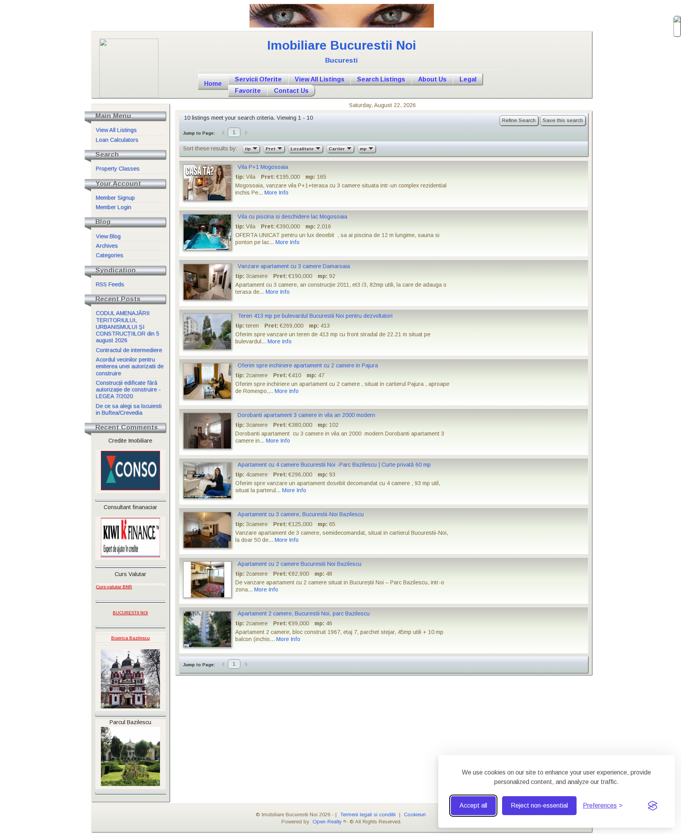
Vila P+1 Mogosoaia (263, 167)
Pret (271, 148)
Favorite (248, 90)
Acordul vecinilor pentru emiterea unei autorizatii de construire (130, 366)
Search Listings (381, 79)
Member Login (113, 207)
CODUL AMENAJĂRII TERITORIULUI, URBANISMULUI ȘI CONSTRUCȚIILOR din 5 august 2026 (127, 326)
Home (213, 83)
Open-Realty (327, 822)
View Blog (108, 236)
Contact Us (291, 90)
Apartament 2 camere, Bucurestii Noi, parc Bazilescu (304, 613)
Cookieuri (415, 814)
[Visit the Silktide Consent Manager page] (652, 805)
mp (364, 148)
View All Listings (319, 79)
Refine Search (519, 120)
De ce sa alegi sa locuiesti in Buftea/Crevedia (129, 409)
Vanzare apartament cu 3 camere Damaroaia (294, 266)
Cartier (337, 148)
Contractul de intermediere (129, 350)
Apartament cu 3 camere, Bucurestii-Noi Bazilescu (301, 514)
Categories (109, 255)
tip (248, 148)
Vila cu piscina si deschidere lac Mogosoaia (292, 216)
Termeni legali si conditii (368, 814)
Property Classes (118, 168)
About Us (432, 79)
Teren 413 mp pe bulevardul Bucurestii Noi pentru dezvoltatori (315, 316)
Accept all (473, 805)
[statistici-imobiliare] (133, 584)
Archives (107, 246)
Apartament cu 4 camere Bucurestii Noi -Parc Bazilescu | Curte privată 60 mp (334, 464)
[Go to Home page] (349, 72)
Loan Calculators (117, 140)
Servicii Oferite (258, 79)
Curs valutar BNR (114, 586)
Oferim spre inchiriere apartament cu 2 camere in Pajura (308, 365)
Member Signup (115, 198)
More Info (276, 192)
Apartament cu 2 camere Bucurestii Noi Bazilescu (299, 564)
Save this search (563, 120)
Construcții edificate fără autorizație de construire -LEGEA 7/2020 (128, 390)
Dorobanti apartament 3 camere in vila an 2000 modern (306, 415)
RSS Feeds (110, 284)
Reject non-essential (539, 805)
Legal (468, 79)
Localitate (302, 148)
